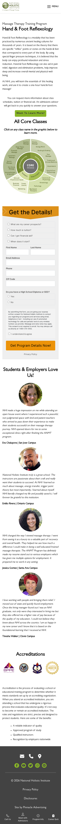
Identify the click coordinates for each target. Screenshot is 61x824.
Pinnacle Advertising (34, 807)
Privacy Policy (30, 789)
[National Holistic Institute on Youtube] (23, 765)
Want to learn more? (30, 113)
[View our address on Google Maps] (39, 756)
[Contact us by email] (22, 756)
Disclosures (30, 798)
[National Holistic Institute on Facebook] (16, 765)
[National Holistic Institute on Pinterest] (44, 765)
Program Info (38, 819)
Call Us (8, 819)
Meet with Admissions (23, 819)
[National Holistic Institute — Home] (10, 6)
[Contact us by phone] (31, 756)
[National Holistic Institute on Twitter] (30, 765)
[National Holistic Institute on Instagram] (37, 765)
